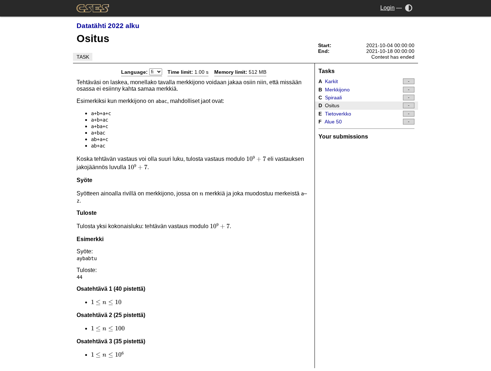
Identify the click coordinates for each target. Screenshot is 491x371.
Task (83, 57)
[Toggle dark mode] (408, 8)
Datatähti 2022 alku (108, 26)
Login (387, 8)
